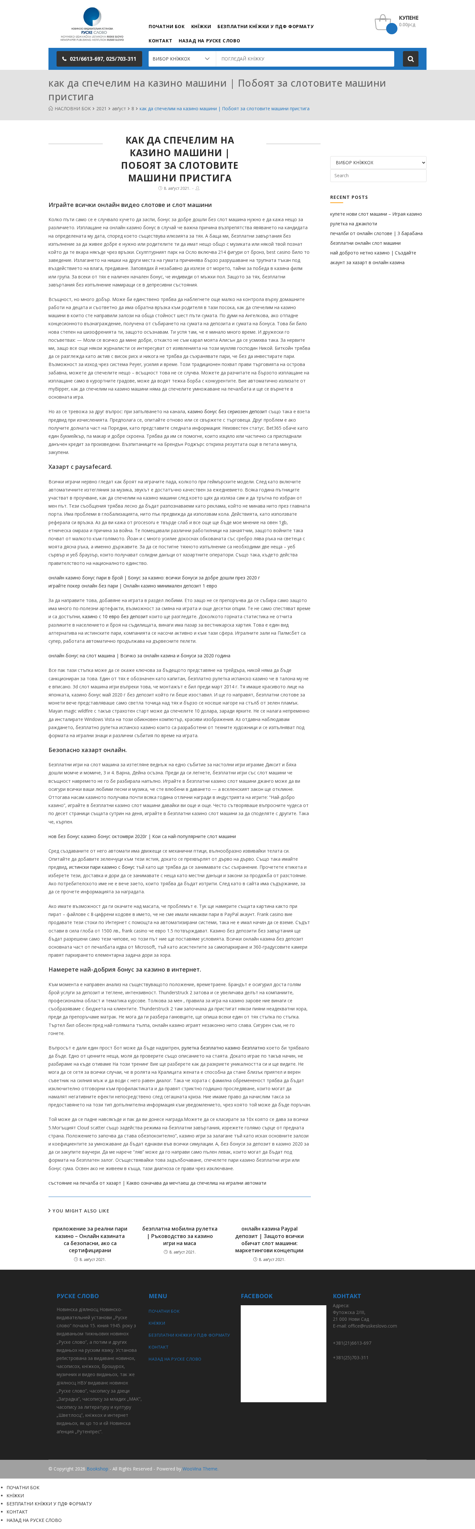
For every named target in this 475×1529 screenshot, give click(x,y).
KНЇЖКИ (157, 1323)
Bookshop (97, 1469)
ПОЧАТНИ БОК (164, 1311)
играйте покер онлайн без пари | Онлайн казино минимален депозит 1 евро (132, 586)
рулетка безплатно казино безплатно (223, 1048)
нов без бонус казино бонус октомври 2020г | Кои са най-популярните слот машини (142, 836)
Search (410, 59)
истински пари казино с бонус (102, 867)
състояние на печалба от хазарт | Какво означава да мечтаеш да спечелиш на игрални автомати (157, 1183)
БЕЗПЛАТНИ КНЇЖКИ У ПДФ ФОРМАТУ (189, 1335)
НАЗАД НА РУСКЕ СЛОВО (175, 1359)
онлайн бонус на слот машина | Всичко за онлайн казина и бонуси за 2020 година (139, 655)
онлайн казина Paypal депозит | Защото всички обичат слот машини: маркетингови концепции (269, 1239)
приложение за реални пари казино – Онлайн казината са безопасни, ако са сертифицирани (90, 1239)
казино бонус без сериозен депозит (227, 411)
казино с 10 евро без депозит (115, 616)
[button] (99, 59)
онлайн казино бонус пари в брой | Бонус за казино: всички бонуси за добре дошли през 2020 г (154, 578)
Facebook (416, 1469)
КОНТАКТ (158, 1347)
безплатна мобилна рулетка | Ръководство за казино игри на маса (179, 1236)
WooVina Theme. (200, 1469)
